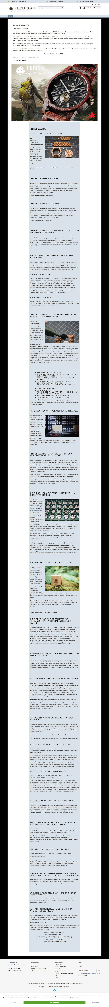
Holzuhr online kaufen (35, 694)
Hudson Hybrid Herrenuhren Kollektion (47, 533)
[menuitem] (51, 7)
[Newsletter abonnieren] (98, 970)
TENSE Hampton (54, 185)
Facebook (80, 964)
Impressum (57, 977)
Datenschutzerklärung (60, 966)
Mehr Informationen (86, 997)
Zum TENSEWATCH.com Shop (51, 54)
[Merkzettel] (80, 7)
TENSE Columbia (54, 292)
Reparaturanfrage (35, 970)
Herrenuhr (45, 167)
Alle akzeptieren (54, 1002)
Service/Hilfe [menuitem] (96, 4)
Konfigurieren (95, 1002)
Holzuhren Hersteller (37, 510)
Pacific (42, 190)
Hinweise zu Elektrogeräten (61, 970)
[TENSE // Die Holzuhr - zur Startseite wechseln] (22, 10)
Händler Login (57, 968)
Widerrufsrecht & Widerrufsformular (63, 973)
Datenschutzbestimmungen (91, 973)
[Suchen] (62, 7)
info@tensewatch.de (16, 970)
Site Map (56, 971)
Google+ (80, 966)
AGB (55, 975)
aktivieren (65, 987)
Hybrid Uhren (54, 278)
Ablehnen (13, 1002)
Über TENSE (34, 964)
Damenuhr (35, 167)
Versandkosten (51, 983)
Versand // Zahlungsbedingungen (39, 968)
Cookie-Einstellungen (59, 964)
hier (52, 195)
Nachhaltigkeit (34, 966)
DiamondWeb (40, 938)
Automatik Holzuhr (52, 289)
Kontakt (33, 971)
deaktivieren (60, 987)
